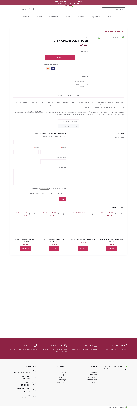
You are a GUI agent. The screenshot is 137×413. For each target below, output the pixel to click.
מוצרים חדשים (92, 377)
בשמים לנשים (78, 84)
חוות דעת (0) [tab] (61, 95)
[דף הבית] (123, 31)
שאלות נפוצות (62, 377)
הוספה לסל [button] (111, 248)
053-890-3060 (25, 385)
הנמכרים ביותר (92, 380)
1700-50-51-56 (25, 397)
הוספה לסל (60, 57)
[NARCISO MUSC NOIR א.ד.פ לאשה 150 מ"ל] (112, 224)
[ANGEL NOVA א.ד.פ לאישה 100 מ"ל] (83, 224)
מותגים (26, 17)
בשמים (111, 17)
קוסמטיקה (96, 17)
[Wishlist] (29, 9)
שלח (62, 199)
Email (36, 147)
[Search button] (102, 9)
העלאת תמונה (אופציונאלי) (58, 188)
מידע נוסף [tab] (70, 95)
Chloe (86, 37)
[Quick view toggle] (115, 214)
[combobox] (115, 9)
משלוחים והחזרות (60, 382)
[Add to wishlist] (121, 214)
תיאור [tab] (77, 95)
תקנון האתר (62, 380)
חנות (95, 370)
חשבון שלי (93, 372)
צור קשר (63, 370)
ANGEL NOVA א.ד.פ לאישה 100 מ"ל (83, 239)
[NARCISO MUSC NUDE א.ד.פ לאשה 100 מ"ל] (25, 224)
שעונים (39, 17)
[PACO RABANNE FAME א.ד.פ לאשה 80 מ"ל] (54, 224)
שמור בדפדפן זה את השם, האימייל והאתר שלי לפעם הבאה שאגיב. (46, 193)
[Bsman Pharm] (68, 9)
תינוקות (81, 17)
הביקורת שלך (61, 167)
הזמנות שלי (93, 375)
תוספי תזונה (53, 17)
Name (63, 147)
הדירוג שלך (64, 141)
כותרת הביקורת (61, 157)
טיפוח (68, 17)
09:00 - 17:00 (26, 378)
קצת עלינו (63, 372)
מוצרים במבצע (92, 382)
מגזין (64, 375)
